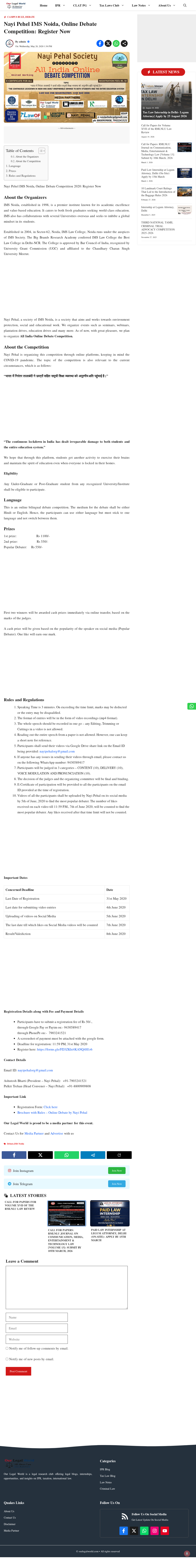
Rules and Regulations (22, 175)
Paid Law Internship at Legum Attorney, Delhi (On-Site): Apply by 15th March (108, 1235)
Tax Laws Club (109, 5)
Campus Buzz (15, 17)
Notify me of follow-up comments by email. (38, 1348)
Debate (30, 17)
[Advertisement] (67, 288)
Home (43, 5)
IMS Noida (19, 1143)
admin (22, 41)
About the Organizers (27, 156)
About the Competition (28, 161)
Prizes (12, 171)
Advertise (56, 1133)
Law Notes (139, 5)
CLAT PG (80, 5)
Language (15, 166)
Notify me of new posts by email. (31, 1359)
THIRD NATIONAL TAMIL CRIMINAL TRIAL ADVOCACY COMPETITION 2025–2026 (158, 228)
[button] (185, 5)
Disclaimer (10, 1524)
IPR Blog (105, 1469)
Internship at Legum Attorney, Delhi (157, 208)
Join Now (117, 1170)
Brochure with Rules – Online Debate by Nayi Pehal (52, 1112)
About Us (164, 5)
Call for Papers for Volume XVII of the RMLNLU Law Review (20, 1205)
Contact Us (10, 1517)
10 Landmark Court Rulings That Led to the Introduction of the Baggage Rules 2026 (158, 191)
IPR (57, 5)
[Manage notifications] (187, 1554)
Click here (51, 1107)
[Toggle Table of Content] (40, 151)
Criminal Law (107, 1488)
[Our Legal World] (16, 5)
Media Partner (34, 1133)
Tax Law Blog (107, 1476)
